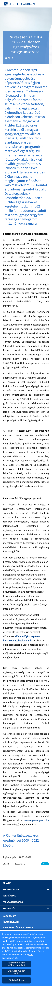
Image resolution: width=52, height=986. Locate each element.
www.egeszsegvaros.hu (36, 820)
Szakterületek (11, 889)
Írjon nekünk (11, 922)
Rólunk (7, 883)
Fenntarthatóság (13, 902)
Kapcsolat (9, 916)
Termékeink (9, 895)
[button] (46, 883)
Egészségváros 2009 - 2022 (17, 857)
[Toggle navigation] (46, 4)
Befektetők (9, 908)
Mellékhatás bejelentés (18, 927)
